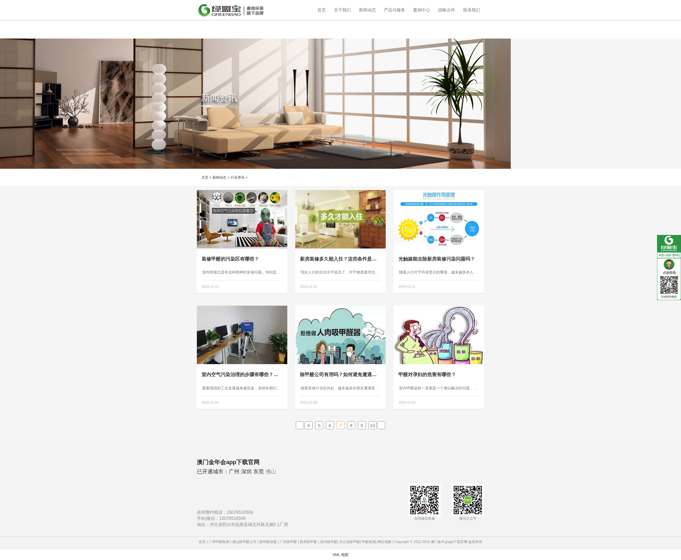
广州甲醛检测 (219, 542)
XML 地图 (340, 555)
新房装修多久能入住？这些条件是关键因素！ (348, 259)
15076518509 (240, 512)
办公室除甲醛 (349, 542)
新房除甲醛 (308, 542)
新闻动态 (367, 10)
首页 (321, 10)
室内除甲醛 (328, 542)
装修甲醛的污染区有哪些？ (230, 259)
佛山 (270, 471)
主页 (204, 177)
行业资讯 (237, 177)
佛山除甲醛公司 (244, 542)
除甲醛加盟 (268, 542)
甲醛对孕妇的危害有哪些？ (427, 374)
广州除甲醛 (288, 542)
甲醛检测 (369, 542)
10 (372, 425)
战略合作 (446, 10)
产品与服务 (394, 10)
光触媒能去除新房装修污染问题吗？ (436, 259)
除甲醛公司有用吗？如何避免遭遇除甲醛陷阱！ (350, 374)
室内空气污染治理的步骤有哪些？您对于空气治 (252, 374)
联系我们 (471, 10)
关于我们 (342, 10)
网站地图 (384, 542)
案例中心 (421, 10)
